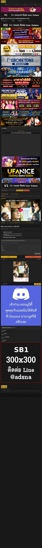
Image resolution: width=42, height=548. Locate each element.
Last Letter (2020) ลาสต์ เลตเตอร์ (9, 222)
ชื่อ (2, 245)
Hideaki (4, 334)
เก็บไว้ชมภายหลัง (12, 190)
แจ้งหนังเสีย (27, 190)
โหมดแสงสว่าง (5, 190)
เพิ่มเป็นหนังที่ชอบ (20, 190)
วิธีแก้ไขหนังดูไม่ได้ (21, 131)
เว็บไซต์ (2, 250)
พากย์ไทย (4, 128)
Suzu (4, 341)
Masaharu (5, 337)
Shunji (4, 331)
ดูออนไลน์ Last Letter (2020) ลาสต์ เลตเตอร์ (23, 222)
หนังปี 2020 (33, 222)
